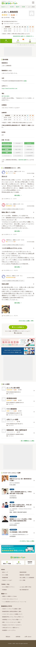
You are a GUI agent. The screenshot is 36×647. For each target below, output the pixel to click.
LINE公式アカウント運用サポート (10, 627)
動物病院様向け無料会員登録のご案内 (11, 611)
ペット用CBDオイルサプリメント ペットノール (14, 601)
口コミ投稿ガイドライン (8, 587)
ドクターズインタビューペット (10, 599)
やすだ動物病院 (12, 409)
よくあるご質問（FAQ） (26, 587)
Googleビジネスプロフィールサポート (12, 625)
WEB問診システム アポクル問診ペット (12, 619)
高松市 (17, 6)
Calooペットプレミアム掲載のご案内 (11, 608)
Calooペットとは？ (7, 580)
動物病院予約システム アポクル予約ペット (13, 616)
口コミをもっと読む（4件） (26, 320)
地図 (30, 41)
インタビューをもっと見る (27, 541)
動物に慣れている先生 (8, 212)
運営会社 (8, 636)
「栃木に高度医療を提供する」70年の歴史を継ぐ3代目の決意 (21, 492)
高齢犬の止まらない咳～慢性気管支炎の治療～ (20, 479)
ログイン (19, 563)
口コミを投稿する (19, 327)
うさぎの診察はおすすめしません (12, 248)
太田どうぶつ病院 (12, 419)
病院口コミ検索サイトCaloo (9, 596)
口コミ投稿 (22, 580)
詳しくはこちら (18, 333)
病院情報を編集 (22, 159)
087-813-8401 (5, 96)
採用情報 (18, 636)
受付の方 (4, 176)
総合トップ (5, 572)
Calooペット (4, 6)
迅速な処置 (5, 284)
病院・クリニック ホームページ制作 (11, 622)
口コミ (20, 40)
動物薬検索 (5, 577)
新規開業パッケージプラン (9, 630)
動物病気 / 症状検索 (25, 575)
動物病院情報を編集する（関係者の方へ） (23, 36)
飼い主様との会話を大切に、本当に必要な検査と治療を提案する (20, 505)
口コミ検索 (5, 575)
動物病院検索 (23, 572)
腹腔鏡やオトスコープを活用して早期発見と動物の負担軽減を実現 (20, 519)
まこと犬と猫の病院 (13, 388)
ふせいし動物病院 (10, 12)
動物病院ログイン (30, 562)
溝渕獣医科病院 (12, 398)
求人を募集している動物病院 (27, 577)
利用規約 (4, 589)
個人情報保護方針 (24, 589)
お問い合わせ (28, 636)
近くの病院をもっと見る (27, 440)
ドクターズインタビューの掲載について (12, 614)
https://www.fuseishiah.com (9, 88)
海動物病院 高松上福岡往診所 (17, 430)
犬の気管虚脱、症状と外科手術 (19, 532)
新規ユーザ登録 (7, 563)
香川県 (12, 6)
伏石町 (23, 6)
